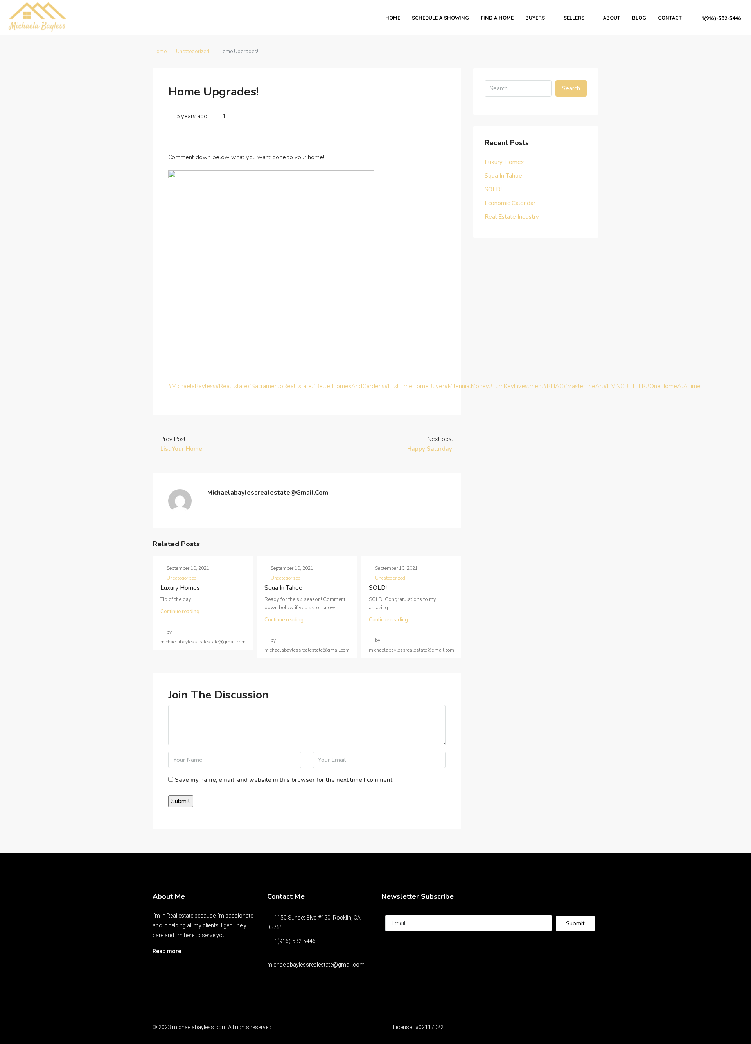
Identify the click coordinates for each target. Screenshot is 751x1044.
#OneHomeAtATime (673, 386)
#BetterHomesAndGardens (348, 386)
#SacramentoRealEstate (280, 386)
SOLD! (378, 587)
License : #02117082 (418, 1027)
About (611, 17)
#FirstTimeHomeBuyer (414, 386)
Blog (639, 17)
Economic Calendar (510, 203)
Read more (167, 951)
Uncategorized (192, 51)
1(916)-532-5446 (721, 18)
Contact (670, 17)
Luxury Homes (180, 587)
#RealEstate (232, 386)
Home (392, 17)
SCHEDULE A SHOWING (440, 17)
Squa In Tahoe (283, 587)
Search (571, 88)
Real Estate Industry (512, 217)
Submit (575, 923)
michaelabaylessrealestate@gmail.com (316, 964)
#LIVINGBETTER (625, 386)
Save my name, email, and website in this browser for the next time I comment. (284, 780)
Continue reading (179, 611)
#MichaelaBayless (192, 386)
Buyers (535, 17)
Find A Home (497, 17)
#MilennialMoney (466, 386)
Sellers (574, 17)
